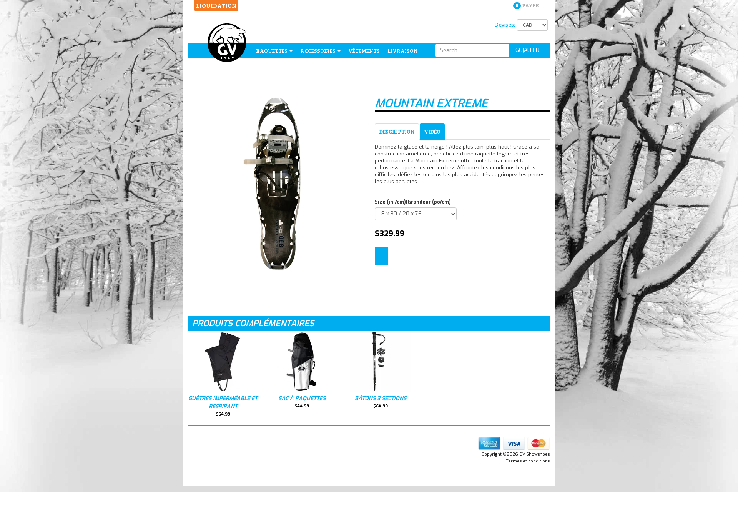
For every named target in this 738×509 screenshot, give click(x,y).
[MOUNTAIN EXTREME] (275, 183)
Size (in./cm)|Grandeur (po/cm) (413, 202)
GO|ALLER (527, 50)
